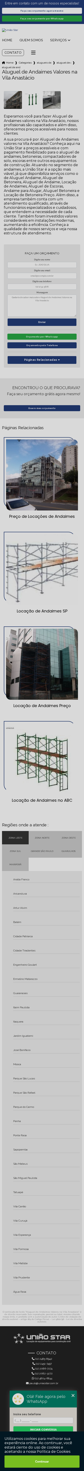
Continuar (42, 1461)
